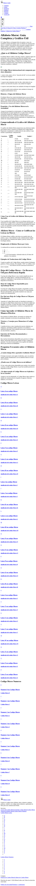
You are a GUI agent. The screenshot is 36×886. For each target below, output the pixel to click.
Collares (6, 13)
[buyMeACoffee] (1, 17)
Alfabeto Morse (10, 811)
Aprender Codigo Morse (20, 809)
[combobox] (2, 21)
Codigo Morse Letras (6, 812)
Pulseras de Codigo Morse (8, 877)
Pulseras (6, 11)
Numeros (6, 8)
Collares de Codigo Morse (21, 877)
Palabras (6, 10)
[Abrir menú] (2, 24)
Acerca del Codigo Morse (7, 809)
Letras (5, 7)
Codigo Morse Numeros (7, 857)
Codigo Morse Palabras (20, 811)
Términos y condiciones (18, 884)
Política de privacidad (6, 884)
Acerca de (6, 14)
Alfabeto (6, 5)
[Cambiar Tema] (2, 19)
